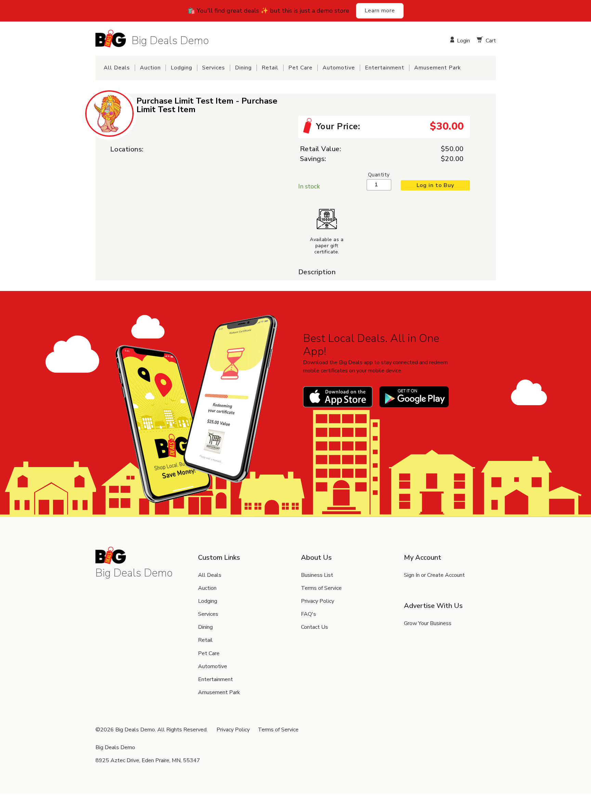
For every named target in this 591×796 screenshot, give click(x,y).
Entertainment (384, 68)
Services (213, 68)
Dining (243, 68)
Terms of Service (321, 588)
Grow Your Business (427, 623)
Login (463, 40)
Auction (150, 68)
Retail (270, 68)
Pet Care (300, 68)
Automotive (339, 68)
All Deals (117, 68)
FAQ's (308, 614)
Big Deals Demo (170, 40)
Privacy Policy (317, 601)
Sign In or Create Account (434, 575)
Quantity (379, 175)
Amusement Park (437, 68)
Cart (490, 40)
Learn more (380, 10)
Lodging (181, 68)
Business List (317, 575)
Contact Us (314, 627)
